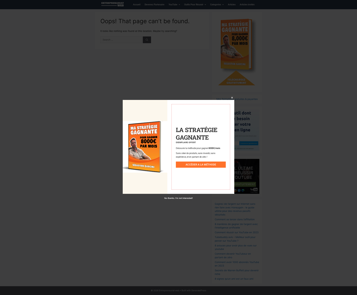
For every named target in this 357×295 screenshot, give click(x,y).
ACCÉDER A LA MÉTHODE (201, 164)
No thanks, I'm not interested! (178, 198)
